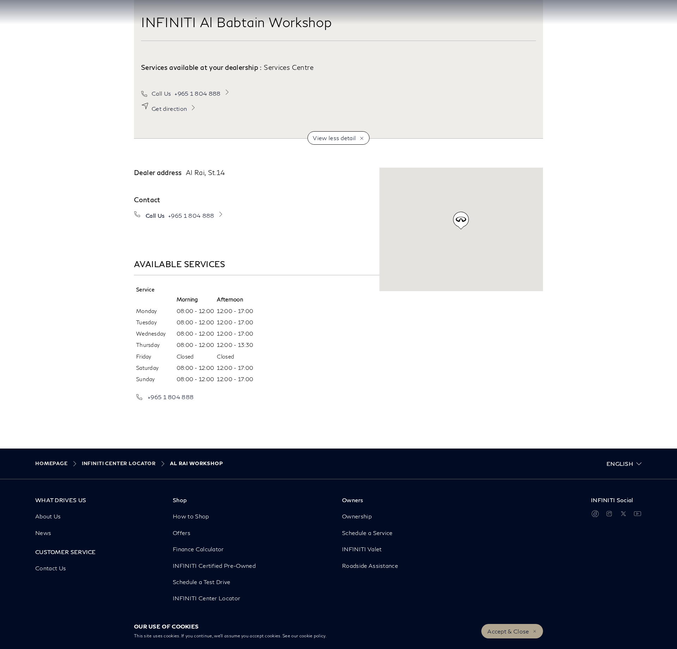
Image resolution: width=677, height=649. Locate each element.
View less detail (334, 137)
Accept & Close (508, 631)
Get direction (169, 108)
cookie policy (312, 635)
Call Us (186, 93)
